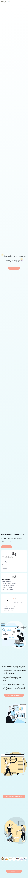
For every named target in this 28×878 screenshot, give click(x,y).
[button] (26, 2)
